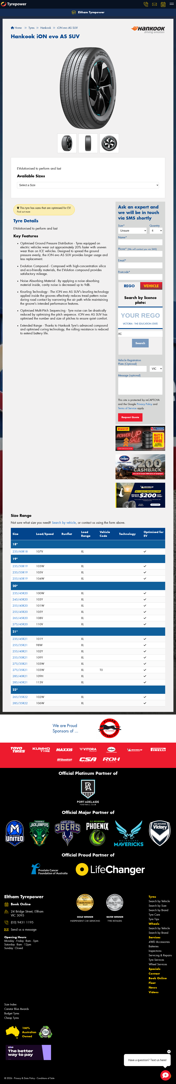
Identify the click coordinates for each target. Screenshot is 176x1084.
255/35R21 (20, 645)
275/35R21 (20, 664)
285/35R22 (20, 703)
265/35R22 (20, 697)
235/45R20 (20, 593)
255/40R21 (20, 651)
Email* (122, 260)
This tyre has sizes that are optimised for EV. (44, 209)
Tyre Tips (154, 919)
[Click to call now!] (145, 4)
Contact (154, 973)
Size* (121, 225)
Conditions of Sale (45, 1078)
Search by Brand (158, 910)
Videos (153, 992)
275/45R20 (20, 624)
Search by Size (157, 906)
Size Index (10, 1004)
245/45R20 (20, 599)
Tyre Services (156, 960)
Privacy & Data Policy (24, 1078)
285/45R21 (20, 682)
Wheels (154, 924)
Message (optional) (129, 375)
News (153, 987)
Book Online (158, 978)
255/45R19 (20, 578)
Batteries (153, 946)
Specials (154, 969)
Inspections (155, 951)
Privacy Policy (144, 404)
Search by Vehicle (159, 901)
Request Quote (130, 417)
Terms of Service (127, 408)
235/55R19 (20, 572)
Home (18, 28)
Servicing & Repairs (160, 955)
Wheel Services (158, 964)
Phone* (137, 249)
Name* (122, 237)
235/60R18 (20, 551)
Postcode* (124, 272)
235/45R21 (20, 639)
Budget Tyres (11, 1013)
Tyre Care (154, 914)
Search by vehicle (64, 523)
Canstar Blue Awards (16, 1009)
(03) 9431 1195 (22, 922)
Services (154, 937)
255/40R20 (20, 605)
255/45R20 (20, 612)
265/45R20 (20, 618)
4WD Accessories (159, 942)
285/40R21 (20, 676)
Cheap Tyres (11, 1018)
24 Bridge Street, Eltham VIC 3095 (27, 914)
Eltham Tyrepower (90, 12)
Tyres (152, 897)
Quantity (155, 225)
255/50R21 (20, 657)
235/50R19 (20, 566)
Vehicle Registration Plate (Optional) (129, 362)
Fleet (152, 983)
